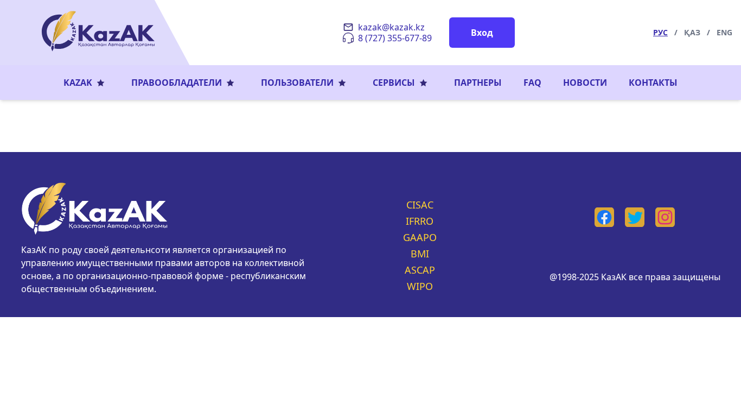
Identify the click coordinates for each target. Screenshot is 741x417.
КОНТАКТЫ (653, 83)
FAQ (532, 83)
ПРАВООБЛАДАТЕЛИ (176, 83)
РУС (660, 32)
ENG (724, 32)
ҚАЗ (692, 32)
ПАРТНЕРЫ (478, 83)
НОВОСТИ (585, 83)
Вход (482, 33)
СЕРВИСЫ (394, 83)
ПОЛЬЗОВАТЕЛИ (297, 83)
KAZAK (77, 83)
